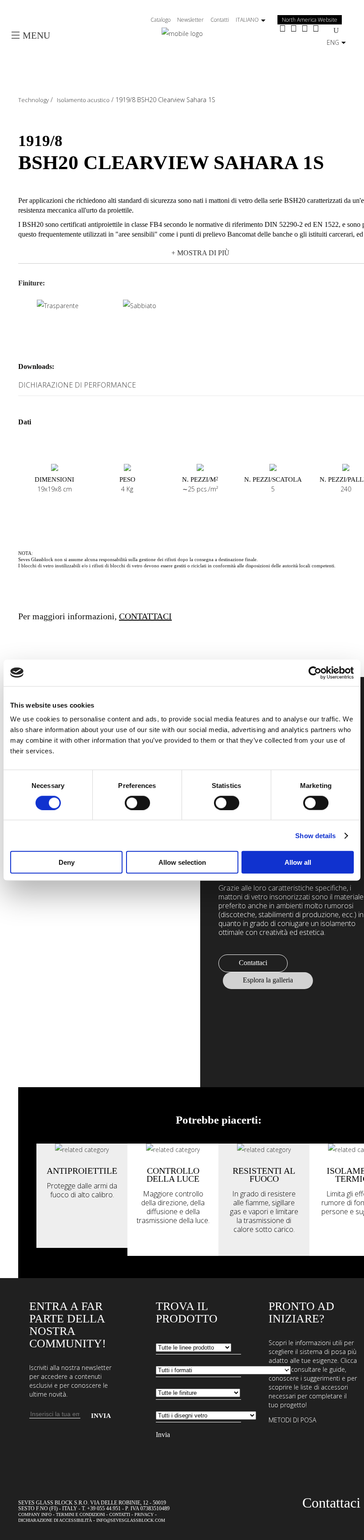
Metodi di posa (292, 1420)
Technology (33, 100)
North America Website (309, 20)
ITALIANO (247, 20)
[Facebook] (282, 29)
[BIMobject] (316, 29)
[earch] (336, 30)
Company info (34, 1514)
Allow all (298, 862)
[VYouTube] (304, 29)
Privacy (144, 1514)
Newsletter (190, 20)
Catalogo (160, 20)
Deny (67, 862)
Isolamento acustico (83, 100)
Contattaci (253, 962)
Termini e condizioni (80, 1514)
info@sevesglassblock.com (130, 1520)
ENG (333, 42)
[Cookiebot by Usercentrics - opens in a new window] (315, 672)
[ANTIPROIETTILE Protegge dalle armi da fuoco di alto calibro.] (82, 1149)
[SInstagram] (293, 29)
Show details (315, 835)
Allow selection (182, 862)
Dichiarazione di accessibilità (55, 1520)
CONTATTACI (145, 616)
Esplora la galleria (268, 980)
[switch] (137, 803)
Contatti (219, 20)
